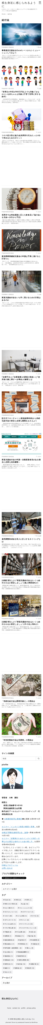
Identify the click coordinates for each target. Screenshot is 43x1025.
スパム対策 (22, 916)
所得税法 (23, 944)
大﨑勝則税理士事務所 (13, 819)
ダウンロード (10, 920)
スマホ (35, 916)
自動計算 (34, 964)
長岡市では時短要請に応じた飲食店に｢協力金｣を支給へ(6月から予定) (21, 216)
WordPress (35, 1022)
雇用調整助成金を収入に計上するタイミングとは (21, 540)
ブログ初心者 (10, 928)
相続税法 (9, 956)
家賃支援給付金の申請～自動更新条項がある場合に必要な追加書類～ (21, 460)
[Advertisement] (21, 167)
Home (4, 14)
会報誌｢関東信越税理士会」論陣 (15, 832)
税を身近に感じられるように (19, 4)
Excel (7, 900)
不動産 (8, 932)
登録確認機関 (23, 952)
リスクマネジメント (28, 928)
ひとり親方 (9, 908)
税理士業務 (24, 960)
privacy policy (31, 1008)
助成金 (20, 936)
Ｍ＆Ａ (8, 972)
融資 (7, 968)
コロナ (8, 916)
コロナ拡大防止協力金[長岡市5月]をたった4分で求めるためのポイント (21, 136)
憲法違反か (9, 944)
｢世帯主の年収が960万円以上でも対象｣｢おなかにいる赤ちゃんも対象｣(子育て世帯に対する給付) (21, 94)
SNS (18, 900)
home (9, 1008)
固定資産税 (9, 940)
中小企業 (20, 932)
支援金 (36, 944)
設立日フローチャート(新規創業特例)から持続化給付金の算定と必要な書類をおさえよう (21, 419)
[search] (38, 758)
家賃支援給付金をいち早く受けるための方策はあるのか (21, 298)
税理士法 (9, 964)
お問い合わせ (7, 868)
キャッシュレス (25, 908)
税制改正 (9, 960)
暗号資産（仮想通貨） (13, 948)
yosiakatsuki (20, 1022)
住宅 (33, 932)
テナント (25, 920)
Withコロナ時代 (11, 904)
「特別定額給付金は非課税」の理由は (17, 740)
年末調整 (35, 940)
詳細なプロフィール (10, 865)
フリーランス (27, 924)
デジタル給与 (10, 924)
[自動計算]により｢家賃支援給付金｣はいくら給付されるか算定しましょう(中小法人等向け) (21, 622)
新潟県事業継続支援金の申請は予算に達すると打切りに (21, 257)
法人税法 (9, 952)
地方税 (22, 940)
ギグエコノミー (11, 912)
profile (23, 1008)
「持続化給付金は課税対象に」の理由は (18, 701)
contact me (16, 1008)
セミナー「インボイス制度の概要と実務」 (19, 826)
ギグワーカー (27, 912)
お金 (25, 904)
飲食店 (30, 968)
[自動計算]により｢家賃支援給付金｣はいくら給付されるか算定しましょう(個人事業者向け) (21, 581)
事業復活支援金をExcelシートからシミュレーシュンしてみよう (21, 51)
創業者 (8, 936)
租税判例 (22, 956)
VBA (28, 900)
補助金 (18, 968)
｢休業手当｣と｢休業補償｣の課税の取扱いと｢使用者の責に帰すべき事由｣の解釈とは (21, 378)
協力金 (32, 936)
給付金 (10, 14)
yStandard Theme (10, 1022)
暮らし (30, 948)
